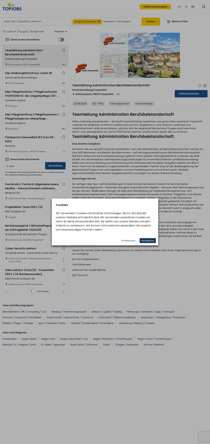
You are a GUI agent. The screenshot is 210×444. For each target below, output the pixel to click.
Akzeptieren (147, 240)
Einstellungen (128, 240)
